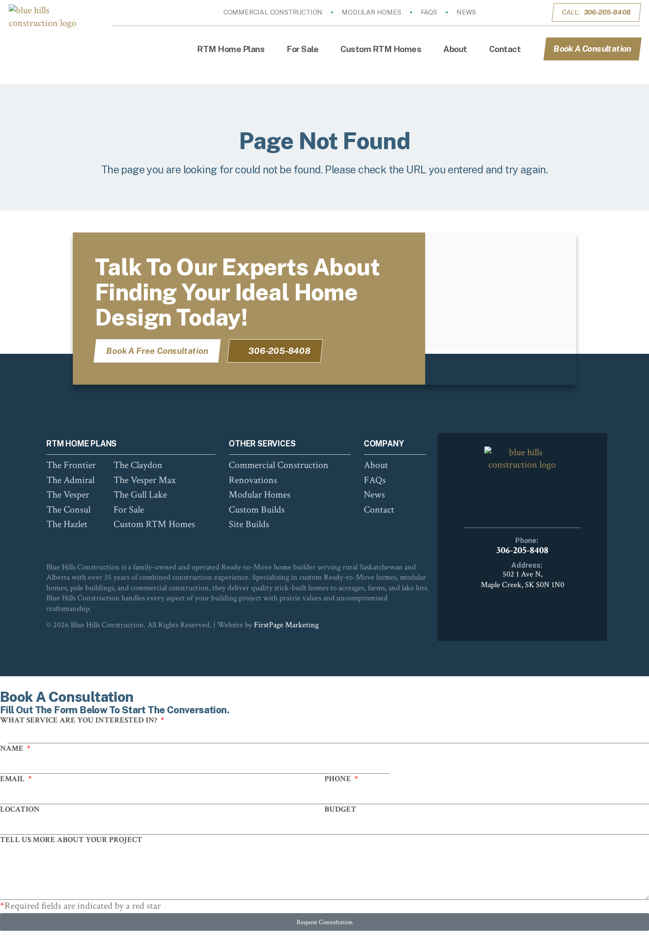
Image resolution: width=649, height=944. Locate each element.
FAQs (429, 12)
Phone (338, 779)
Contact (505, 49)
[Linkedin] (531, 12)
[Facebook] (506, 12)
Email (13, 779)
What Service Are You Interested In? (79, 720)
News (466, 12)
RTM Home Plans (230, 49)
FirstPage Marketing (286, 625)
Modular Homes (371, 12)
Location (20, 809)
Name (12, 748)
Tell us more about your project (71, 840)
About (455, 49)
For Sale (302, 49)
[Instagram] (519, 12)
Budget (340, 809)
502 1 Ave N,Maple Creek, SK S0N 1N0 (522, 579)
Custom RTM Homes (380, 49)
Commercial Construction (272, 12)
